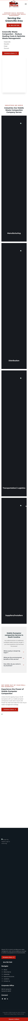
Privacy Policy (12, 1014)
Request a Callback (14, 1019)
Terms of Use (20, 1014)
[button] (26, 4)
